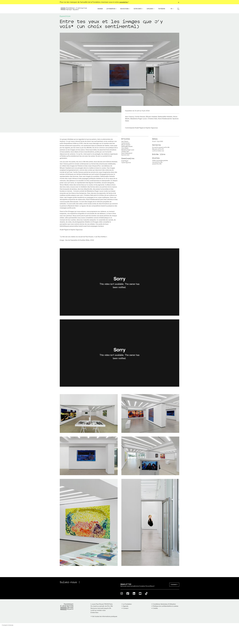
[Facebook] (128, 593)
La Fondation (110, 8)
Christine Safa (125, 151)
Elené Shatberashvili (126, 153)
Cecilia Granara (125, 143)
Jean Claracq (124, 141)
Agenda (100, 8)
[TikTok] (146, 593)
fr (171, 8)
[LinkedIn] (134, 593)
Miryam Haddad (125, 144)
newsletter (123, 2)
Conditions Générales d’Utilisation (164, 604)
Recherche (178, 9)
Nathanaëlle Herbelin (127, 146)
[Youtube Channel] (140, 593)
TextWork (161, 8)
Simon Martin (124, 148)
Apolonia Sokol (125, 155)
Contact (125, 608)
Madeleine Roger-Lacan (127, 150)
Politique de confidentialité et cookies (165, 606)
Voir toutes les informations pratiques (104, 616)
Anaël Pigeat (124, 161)
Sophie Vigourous (126, 162)
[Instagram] (121, 593)
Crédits (155, 608)
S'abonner (174, 584)
